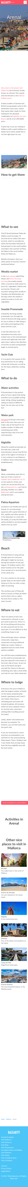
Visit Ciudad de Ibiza (8, 1158)
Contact (4, 1166)
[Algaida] (14, 908)
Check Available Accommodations (14, 803)
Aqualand (4, 420)
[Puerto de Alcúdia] (14, 884)
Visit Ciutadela (6, 1160)
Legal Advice (5, 1171)
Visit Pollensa (6, 1152)
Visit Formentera (7, 1147)
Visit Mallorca (6, 1140)
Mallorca (8, 1119)
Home (2, 1119)
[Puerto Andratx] (14, 976)
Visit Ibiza (4, 1145)
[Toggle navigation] (25, 2)
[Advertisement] (14, 69)
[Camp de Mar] (14, 954)
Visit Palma (5, 1155)
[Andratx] (14, 930)
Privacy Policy (6, 1168)
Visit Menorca (6, 1142)
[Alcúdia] (14, 860)
